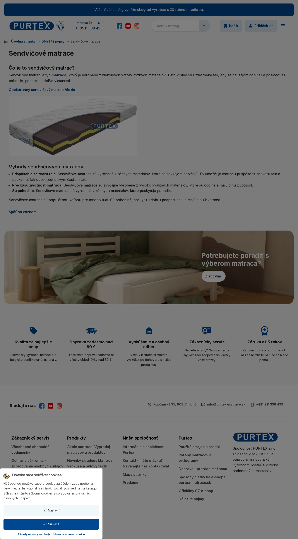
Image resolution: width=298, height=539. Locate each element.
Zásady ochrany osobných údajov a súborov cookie (51, 534)
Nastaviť (51, 510)
